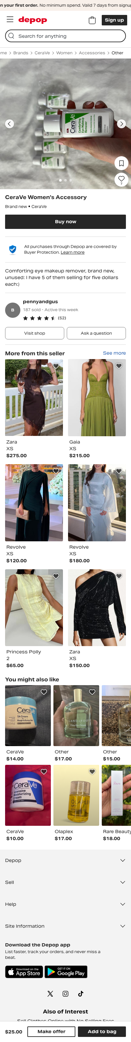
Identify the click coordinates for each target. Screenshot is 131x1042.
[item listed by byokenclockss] (76, 795)
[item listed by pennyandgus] (34, 397)
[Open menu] (10, 19)
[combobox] (65, 36)
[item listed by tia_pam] (28, 715)
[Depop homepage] (32, 20)
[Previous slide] (9, 123)
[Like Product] (56, 366)
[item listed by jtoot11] (76, 715)
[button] (74, 318)
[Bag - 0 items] (92, 20)
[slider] (65, 123)
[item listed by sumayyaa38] (28, 795)
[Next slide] (121, 123)
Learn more (73, 252)
